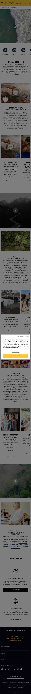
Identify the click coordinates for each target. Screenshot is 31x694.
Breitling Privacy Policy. (11, 347)
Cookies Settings (15, 352)
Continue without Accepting (23, 336)
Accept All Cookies (15, 356)
